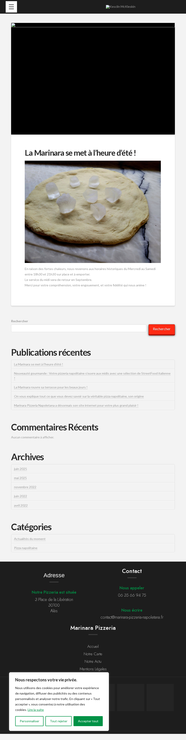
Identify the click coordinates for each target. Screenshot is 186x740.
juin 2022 (20, 496)
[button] (11, 6)
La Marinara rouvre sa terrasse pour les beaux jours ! (51, 387)
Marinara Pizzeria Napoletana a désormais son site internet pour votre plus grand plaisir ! (76, 405)
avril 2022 (21, 505)
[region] (59, 701)
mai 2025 (20, 478)
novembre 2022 (25, 487)
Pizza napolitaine (25, 548)
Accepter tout (88, 721)
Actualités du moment (30, 539)
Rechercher (19, 321)
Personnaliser (29, 721)
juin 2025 (20, 469)
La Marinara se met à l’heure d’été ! (38, 364)
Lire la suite (36, 710)
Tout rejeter (58, 721)
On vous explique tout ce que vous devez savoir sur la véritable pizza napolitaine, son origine (79, 396)
